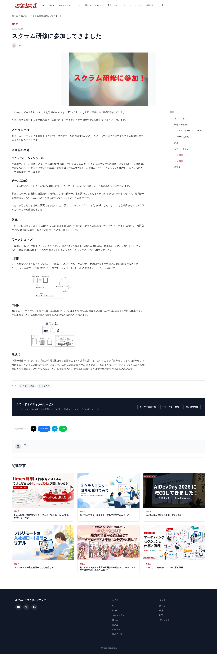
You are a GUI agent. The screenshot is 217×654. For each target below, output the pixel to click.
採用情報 (149, 5)
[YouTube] (18, 607)
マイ (20, 45)
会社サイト (164, 620)
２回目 (180, 160)
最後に (177, 166)
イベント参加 (26, 386)
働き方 (88, 5)
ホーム (15, 15)
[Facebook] (34, 607)
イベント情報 (173, 406)
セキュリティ (64, 5)
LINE (63, 428)
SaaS (51, 5)
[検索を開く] (162, 5)
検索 (161, 610)
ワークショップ (181, 148)
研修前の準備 (180, 124)
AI (43, 5)
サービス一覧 (150, 406)
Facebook (44, 428)
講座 (176, 142)
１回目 (180, 154)
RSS (161, 615)
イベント (99, 5)
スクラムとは (180, 118)
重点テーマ (113, 5)
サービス (127, 5)
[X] (26, 607)
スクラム (44, 386)
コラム (78, 5)
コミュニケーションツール (189, 130)
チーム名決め (183, 136)
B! (55, 428)
